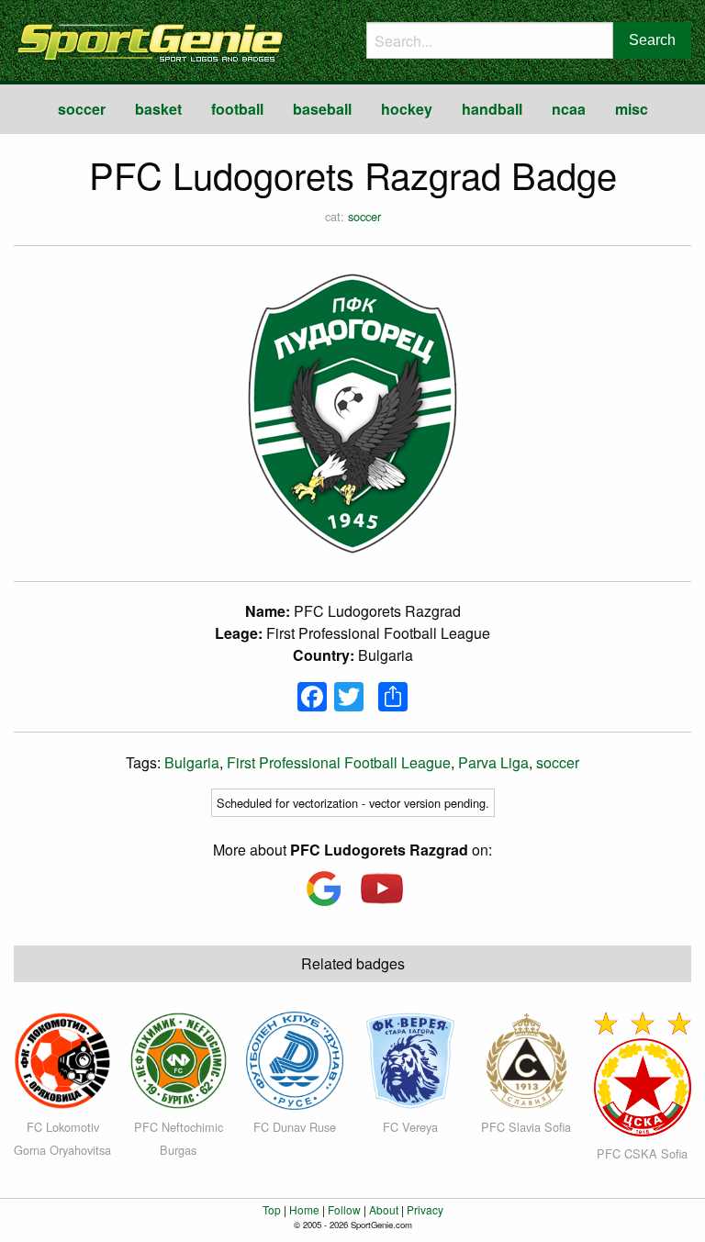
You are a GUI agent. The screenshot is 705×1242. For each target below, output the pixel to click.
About (383, 1209)
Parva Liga (493, 762)
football (237, 108)
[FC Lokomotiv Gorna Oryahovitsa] (62, 1058)
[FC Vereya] (410, 1058)
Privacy (425, 1209)
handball (492, 108)
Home (304, 1209)
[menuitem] (81, 109)
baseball (322, 108)
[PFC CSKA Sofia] (642, 1071)
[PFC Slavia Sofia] (526, 1058)
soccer (82, 108)
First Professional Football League (339, 762)
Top (272, 1209)
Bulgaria (191, 762)
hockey (406, 108)
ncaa (569, 108)
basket (158, 108)
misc (631, 108)
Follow (344, 1209)
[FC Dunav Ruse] (294, 1058)
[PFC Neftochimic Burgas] (178, 1058)
